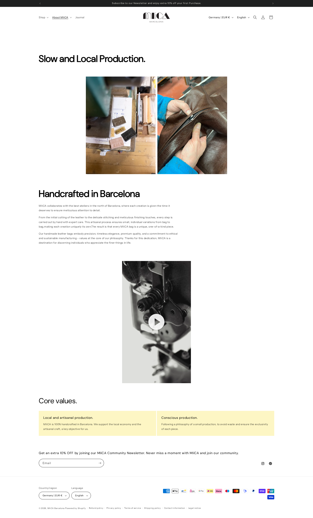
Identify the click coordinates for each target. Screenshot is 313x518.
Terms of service (132, 508)
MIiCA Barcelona (56, 508)
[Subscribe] (100, 463)
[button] (43, 17)
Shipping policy (152, 508)
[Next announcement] (273, 3)
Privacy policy (114, 508)
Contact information (174, 508)
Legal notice (194, 508)
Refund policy (96, 508)
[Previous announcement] (40, 3)
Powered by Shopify (75, 508)
